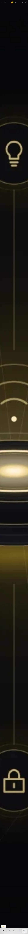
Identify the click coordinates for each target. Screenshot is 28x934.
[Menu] (2, 2)
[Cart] (26, 2)
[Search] (5, 2)
